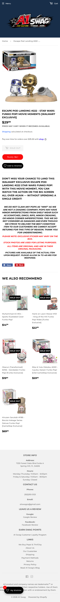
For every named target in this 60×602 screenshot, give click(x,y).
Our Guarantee (30, 551)
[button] (12, 157)
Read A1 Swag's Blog (30, 568)
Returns (30, 561)
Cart (56, 3)
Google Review (30, 517)
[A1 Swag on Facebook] (27, 577)
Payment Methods (30, 558)
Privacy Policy (30, 564)
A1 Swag (22, 597)
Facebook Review (30, 525)
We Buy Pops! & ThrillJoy (30, 544)
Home (5, 41)
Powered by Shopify (37, 597)
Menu (8, 3)
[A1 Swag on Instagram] (31, 577)
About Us (30, 548)
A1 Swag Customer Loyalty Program (30, 535)
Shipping (6, 132)
